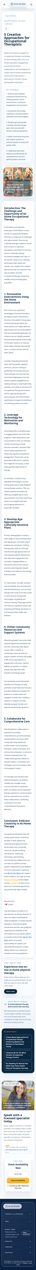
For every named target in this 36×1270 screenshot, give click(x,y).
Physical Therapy (11, 880)
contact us (14, 883)
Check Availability (18, 1180)
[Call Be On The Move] (31, 4)
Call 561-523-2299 (12, 1084)
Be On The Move (14, 873)
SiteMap (25, 1263)
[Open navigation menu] (4, 4)
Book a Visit (10, 991)
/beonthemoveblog (10, 21)
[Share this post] (6, 28)
